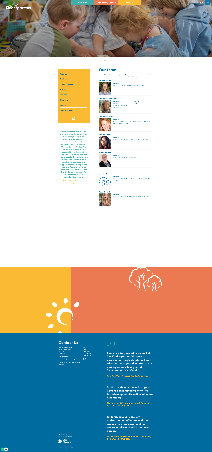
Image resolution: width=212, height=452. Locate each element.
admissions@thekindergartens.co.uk (136, 103)
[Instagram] (202, 3)
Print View (62, 362)
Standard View (71, 362)
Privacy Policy (87, 355)
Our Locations (87, 353)
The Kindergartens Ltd (66, 347)
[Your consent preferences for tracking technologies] (6, 449)
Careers (85, 349)
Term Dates (87, 351)
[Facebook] (200, 3)
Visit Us (85, 347)
